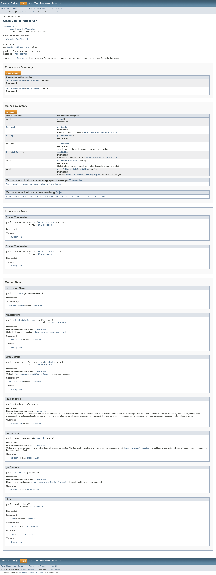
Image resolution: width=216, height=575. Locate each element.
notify (59, 196)
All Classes (57, 8)
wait (90, 196)
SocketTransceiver (15, 80)
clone (9, 196)
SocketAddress (33, 80)
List (8, 152)
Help (61, 3)
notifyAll (70, 196)
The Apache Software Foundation (31, 572)
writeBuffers (64, 169)
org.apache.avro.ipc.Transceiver (22, 29)
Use (31, 3)
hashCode (49, 196)
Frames (32, 8)
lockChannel (12, 184)
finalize (27, 196)
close (60, 119)
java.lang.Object (10, 27)
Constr (24, 12)
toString (81, 196)
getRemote (62, 127)
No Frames (41, 8)
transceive (26, 184)
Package (15, 3)
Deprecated (45, 3)
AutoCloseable (22, 39)
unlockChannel (54, 184)
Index (54, 3)
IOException (45, 225)
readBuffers (63, 152)
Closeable (10, 39)
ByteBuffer (17, 152)
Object (60, 192)
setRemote (62, 161)
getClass (38, 196)
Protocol (10, 127)
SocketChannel (33, 88)
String (9, 136)
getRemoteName (64, 136)
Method (31, 12)
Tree (36, 3)
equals (17, 196)
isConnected (63, 144)
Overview (5, 3)
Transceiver (20, 54)
